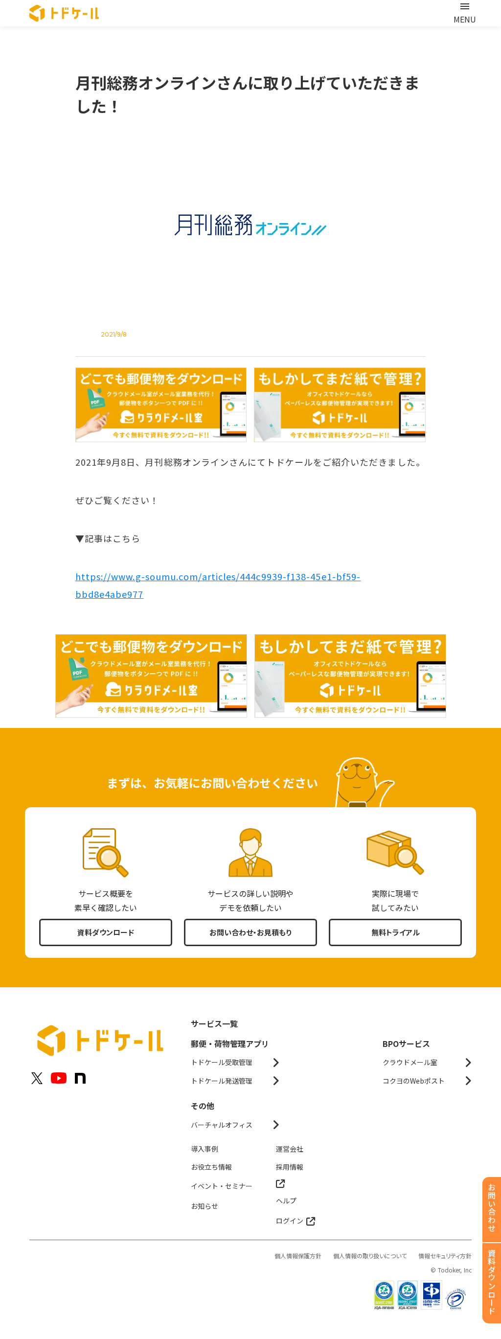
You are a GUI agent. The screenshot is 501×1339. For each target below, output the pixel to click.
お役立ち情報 (211, 1167)
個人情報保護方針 (297, 1256)
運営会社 (289, 1149)
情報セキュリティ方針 (445, 1256)
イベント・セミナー (221, 1186)
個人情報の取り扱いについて (370, 1256)
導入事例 (204, 1149)
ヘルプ (286, 1200)
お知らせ (204, 1206)
